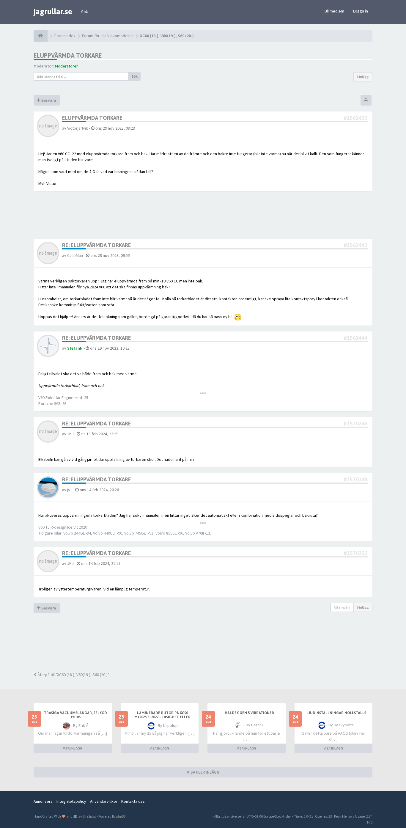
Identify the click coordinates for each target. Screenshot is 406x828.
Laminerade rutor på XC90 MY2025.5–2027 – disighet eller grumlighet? (162, 717)
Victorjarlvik (77, 128)
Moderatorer (66, 66)
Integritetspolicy (71, 801)
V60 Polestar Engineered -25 (63, 397)
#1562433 (356, 118)
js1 (69, 489)
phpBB (120, 816)
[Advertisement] (207, 646)
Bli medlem (334, 11)
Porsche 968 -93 (52, 403)
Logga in (360, 11)
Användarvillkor (103, 801)
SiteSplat (89, 816)
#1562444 (356, 338)
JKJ (70, 433)
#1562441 (356, 245)
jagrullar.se (53, 11)
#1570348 (356, 479)
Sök (84, 11)
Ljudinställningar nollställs (336, 713)
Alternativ (342, 607)
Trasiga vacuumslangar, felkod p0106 (75, 715)
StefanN (75, 348)
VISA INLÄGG (72, 748)
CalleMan (75, 255)
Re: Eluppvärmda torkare (96, 245)
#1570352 (356, 553)
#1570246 (356, 423)
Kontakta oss (133, 801)
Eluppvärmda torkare (68, 55)
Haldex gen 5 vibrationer (249, 713)
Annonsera (43, 801)
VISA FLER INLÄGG (203, 772)
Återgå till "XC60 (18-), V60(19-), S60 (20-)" (73, 674)
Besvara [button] (48, 100)
